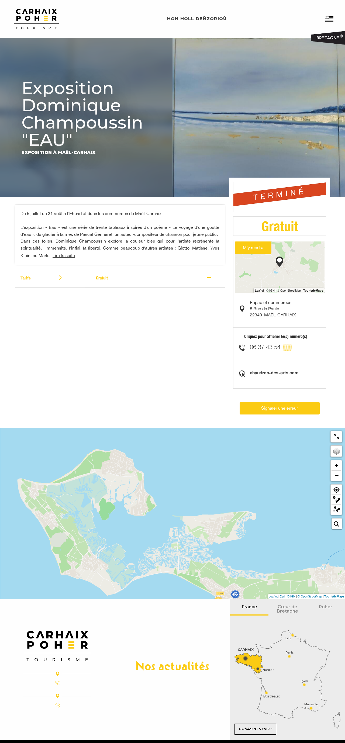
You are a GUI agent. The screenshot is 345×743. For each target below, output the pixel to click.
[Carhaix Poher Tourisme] (36, 19)
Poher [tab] (325, 606)
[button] (330, 18)
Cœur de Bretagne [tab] (287, 609)
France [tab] (249, 606)
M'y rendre (253, 247)
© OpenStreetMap (310, 596)
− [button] (337, 475)
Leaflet (273, 596)
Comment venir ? (255, 729)
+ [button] (336, 465)
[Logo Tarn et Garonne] (57, 646)
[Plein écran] (336, 436)
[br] (330, 18)
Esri (282, 596)
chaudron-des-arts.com (274, 372)
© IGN (291, 596)
